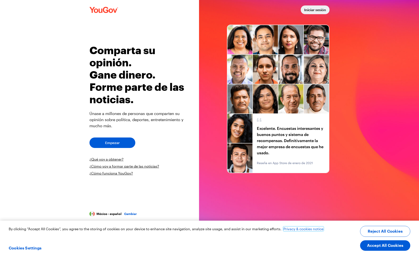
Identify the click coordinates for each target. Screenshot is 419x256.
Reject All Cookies (385, 231)
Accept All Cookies (385, 245)
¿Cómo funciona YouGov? (111, 173)
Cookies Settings (25, 248)
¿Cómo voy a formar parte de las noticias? (124, 166)
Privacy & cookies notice (303, 229)
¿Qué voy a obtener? (106, 159)
